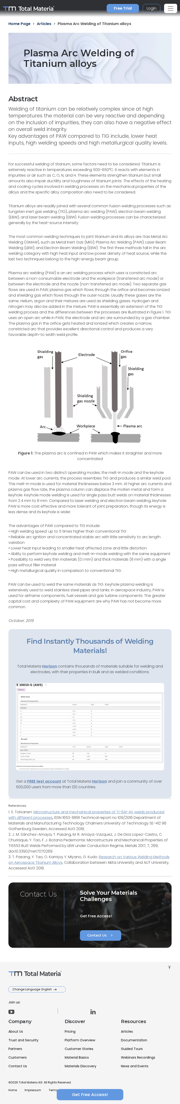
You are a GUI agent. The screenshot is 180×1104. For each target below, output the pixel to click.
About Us (15, 1031)
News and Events (134, 1066)
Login (151, 8)
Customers (17, 1057)
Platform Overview (80, 1040)
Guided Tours (132, 1048)
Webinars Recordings (138, 1057)
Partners (15, 1048)
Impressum (33, 1090)
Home (12, 1090)
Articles (127, 1031)
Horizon (99, 781)
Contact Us (100, 935)
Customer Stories (79, 1048)
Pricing (70, 1031)
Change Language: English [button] (32, 989)
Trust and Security (23, 1040)
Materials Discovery (80, 1066)
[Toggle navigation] (170, 8)
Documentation (134, 1040)
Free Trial (123, 8)
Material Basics (77, 1057)
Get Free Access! (90, 1094)
